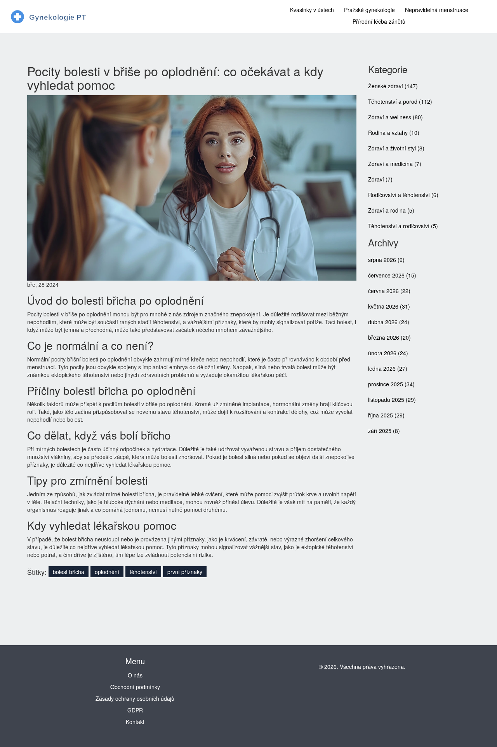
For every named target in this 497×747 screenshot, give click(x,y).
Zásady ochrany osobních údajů (135, 698)
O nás (135, 675)
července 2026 (392, 275)
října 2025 (386, 415)
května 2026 (389, 306)
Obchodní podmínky (135, 687)
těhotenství (143, 572)
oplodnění (107, 572)
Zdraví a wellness (395, 117)
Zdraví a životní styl (396, 148)
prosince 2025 (391, 384)
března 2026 (389, 337)
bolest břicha (68, 572)
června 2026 (389, 291)
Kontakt (135, 722)
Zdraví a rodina (391, 210)
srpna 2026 (386, 260)
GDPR (135, 710)
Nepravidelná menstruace (436, 10)
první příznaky (184, 572)
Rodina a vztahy (393, 132)
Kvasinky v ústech (312, 10)
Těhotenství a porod (400, 101)
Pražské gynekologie (369, 10)
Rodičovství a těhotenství (403, 195)
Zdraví (380, 179)
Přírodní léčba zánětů (379, 21)
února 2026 (388, 353)
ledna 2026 (387, 368)
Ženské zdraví (393, 86)
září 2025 (384, 431)
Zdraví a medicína (394, 164)
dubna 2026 (388, 322)
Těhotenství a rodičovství (403, 226)
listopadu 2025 (392, 399)
